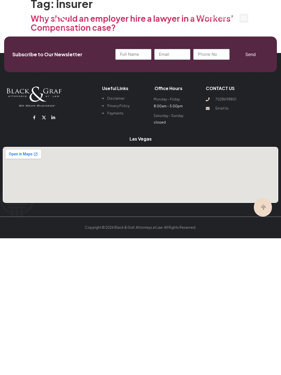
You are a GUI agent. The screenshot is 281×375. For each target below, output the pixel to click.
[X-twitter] (44, 117)
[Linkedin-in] (53, 117)
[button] (243, 18)
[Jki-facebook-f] (34, 117)
